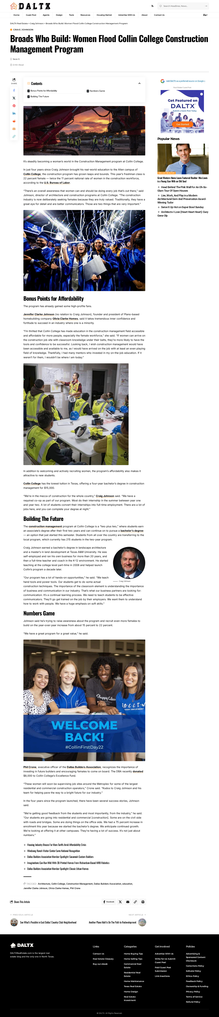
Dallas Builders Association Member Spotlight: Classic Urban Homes (57, 869)
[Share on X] (14, 98)
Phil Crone (29, 767)
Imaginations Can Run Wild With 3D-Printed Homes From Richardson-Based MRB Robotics (68, 863)
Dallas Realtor (167, 173)
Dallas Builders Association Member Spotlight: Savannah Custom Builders (60, 857)
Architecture (44, 883)
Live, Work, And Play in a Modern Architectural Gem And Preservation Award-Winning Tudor (181, 199)
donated (138, 771)
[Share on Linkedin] (14, 113)
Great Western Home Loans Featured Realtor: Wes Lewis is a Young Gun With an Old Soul (182, 179)
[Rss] (152, 6)
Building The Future (39, 96)
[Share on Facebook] (14, 90)
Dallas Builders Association (84, 767)
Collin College (32, 174)
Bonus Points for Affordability (43, 90)
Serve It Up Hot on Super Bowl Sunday (182, 207)
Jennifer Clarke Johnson (38, 314)
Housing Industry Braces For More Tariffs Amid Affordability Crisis (56, 845)
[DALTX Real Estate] (30, 6)
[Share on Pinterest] (14, 106)
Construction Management (79, 883)
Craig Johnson (23, 30)
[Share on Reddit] (14, 121)
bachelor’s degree (132, 530)
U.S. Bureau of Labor (57, 182)
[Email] (14, 129)
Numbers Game (97, 91)
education (127, 883)
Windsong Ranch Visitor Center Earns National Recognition (53, 851)
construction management (45, 526)
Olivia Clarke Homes (65, 318)
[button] (205, 15)
